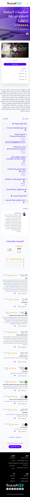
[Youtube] (17, 489)
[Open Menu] (28, 3)
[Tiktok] (7, 489)
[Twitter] (20, 489)
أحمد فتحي (18, 213)
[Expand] (26, 134)
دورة (28, 8)
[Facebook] (23, 489)
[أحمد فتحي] (24, 214)
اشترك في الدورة (15, 64)
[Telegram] (10, 489)
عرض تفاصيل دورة (24, 29)
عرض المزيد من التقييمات (15, 437)
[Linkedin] (15, 489)
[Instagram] (12, 489)
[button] (19, 293)
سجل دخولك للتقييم (15, 446)
